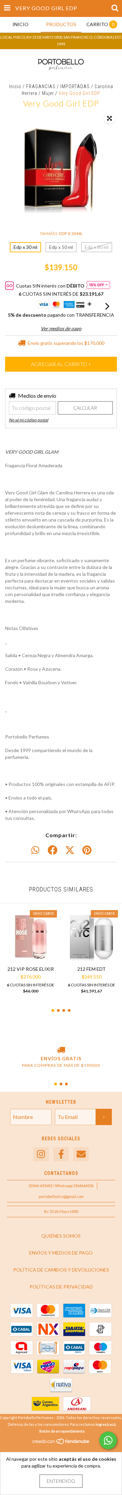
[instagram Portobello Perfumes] (41, 1154)
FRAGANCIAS (41, 86)
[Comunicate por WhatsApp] (108, 1440)
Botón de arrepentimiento (62, 1431)
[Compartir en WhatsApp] (35, 850)
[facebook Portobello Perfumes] (61, 1154)
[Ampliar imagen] (109, 119)
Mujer (48, 93)
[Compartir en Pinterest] (87, 850)
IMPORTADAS (75, 86)
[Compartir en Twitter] (70, 850)
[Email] (81, 1154)
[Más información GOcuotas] (98, 285)
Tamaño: (61, 233)
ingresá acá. (106, 1424)
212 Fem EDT (91, 969)
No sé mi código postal (28, 419)
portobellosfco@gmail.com (61, 1196)
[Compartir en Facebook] (52, 850)
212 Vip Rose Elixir (30, 969)
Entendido (61, 1481)
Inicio (15, 86)
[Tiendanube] (61, 1443)
